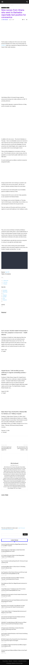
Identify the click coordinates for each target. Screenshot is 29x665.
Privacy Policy (5, 661)
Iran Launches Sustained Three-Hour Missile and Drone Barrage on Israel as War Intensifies (13, 617)
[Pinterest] (13, 22)
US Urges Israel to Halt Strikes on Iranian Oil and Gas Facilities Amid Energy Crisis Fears (12, 628)
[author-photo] (14, 461)
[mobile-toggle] (2, 2)
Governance (7, 5)
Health (12, 5)
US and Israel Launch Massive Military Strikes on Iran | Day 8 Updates (14, 651)
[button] (27, 2)
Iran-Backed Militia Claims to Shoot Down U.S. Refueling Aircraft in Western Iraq (13, 567)
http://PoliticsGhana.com (14, 465)
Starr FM (7, 272)
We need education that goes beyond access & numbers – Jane (22, 448)
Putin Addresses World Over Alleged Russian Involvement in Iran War (14, 584)
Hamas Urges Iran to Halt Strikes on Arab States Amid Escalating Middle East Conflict (13, 550)
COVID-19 (3, 45)
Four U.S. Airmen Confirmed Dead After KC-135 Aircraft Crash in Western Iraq (14, 561)
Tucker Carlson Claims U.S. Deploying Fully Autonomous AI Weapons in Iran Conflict (13, 612)
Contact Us (15, 661)
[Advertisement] (14, 64)
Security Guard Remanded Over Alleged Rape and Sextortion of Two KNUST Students (14, 545)
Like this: (6, 282)
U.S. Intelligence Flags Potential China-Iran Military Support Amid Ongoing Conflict (14, 645)
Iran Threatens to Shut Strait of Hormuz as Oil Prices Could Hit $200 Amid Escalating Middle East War (14, 573)
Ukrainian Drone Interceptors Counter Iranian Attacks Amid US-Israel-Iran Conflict (14, 595)
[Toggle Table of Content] (2, 277)
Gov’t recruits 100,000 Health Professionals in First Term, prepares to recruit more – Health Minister (14, 332)
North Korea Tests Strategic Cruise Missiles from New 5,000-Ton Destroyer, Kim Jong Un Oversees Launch (13, 606)
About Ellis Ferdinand (22, 661)
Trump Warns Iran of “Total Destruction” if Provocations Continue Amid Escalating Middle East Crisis (13, 589)
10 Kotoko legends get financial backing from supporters (6, 448)
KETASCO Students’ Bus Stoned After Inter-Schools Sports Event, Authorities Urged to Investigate (14, 640)
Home (2, 5)
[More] (25, 22)
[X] (10, 22)
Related (5, 283)
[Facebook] (7, 22)
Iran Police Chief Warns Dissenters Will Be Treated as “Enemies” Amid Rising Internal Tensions (12, 578)
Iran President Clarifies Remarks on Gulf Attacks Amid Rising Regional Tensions (14, 634)
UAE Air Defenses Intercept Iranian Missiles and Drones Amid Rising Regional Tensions (14, 601)
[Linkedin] (19, 22)
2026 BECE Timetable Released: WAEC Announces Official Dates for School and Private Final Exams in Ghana (13, 623)
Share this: (6, 280)
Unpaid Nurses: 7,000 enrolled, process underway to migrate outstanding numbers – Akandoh (14, 372)
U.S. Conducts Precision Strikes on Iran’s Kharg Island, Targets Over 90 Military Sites (12, 556)
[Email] (22, 22)
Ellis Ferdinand (5, 19)
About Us (10, 661)
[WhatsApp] (16, 22)
